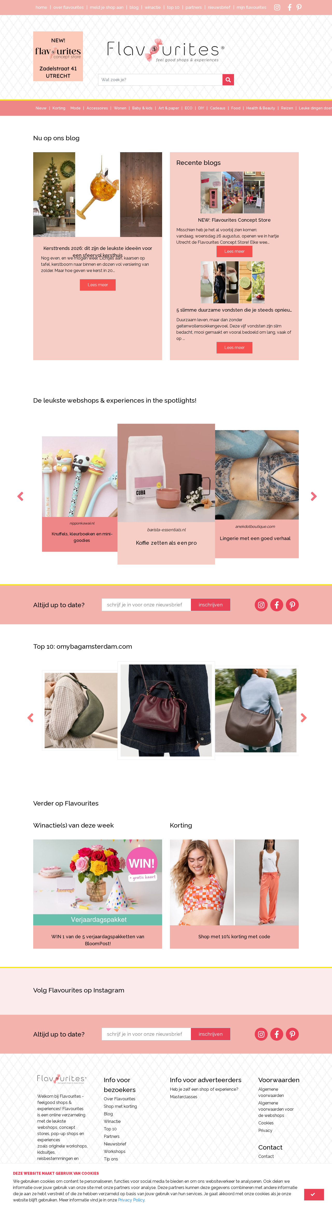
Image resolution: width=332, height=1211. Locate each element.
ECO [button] (188, 108)
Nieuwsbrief (219, 7)
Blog (134, 7)
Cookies (266, 1123)
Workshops (115, 1151)
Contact (266, 1156)
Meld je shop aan (106, 7)
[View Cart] (314, 1195)
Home (41, 7)
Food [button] (235, 108)
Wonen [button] (120, 108)
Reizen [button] (287, 108)
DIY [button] (201, 108)
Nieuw (41, 108)
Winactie (153, 7)
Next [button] (312, 491)
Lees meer (98, 284)
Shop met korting (120, 1106)
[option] (82, 494)
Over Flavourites (68, 7)
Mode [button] (76, 108)
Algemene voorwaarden (271, 1092)
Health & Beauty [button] (260, 108)
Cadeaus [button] (217, 108)
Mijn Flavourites (251, 7)
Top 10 (173, 7)
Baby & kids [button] (142, 108)
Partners (194, 7)
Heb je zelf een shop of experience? (204, 1089)
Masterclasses (183, 1096)
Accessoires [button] (97, 108)
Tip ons (111, 1159)
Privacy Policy (131, 1200)
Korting (59, 108)
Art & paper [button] (168, 108)
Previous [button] (19, 491)
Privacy (265, 1130)
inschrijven (211, 604)
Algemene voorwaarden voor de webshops (276, 1109)
